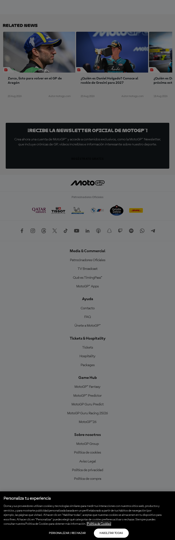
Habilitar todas (111, 533)
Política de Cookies (99, 523)
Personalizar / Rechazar (67, 533)
